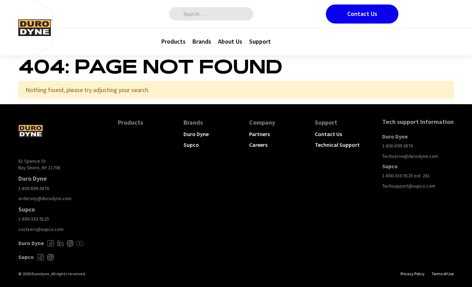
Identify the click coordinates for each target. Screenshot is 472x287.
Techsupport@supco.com (408, 186)
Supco (191, 144)
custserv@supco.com (41, 229)
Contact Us (362, 14)
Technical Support (337, 144)
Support (260, 41)
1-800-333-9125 (33, 219)
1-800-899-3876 (33, 188)
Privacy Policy (412, 273)
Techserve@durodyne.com (410, 156)
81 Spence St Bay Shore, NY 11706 (39, 164)
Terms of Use (443, 273)
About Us (230, 41)
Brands (201, 41)
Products (173, 41)
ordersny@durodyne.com (45, 198)
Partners (259, 134)
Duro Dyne (196, 134)
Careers (258, 144)
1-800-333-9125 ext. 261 (406, 175)
